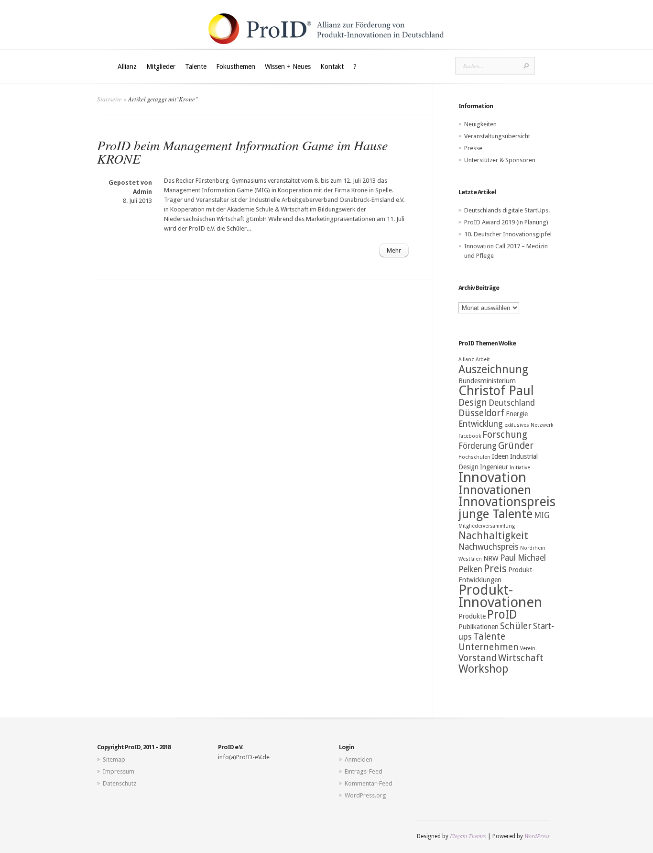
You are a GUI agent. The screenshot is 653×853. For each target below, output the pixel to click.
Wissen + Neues (288, 66)
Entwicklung (480, 424)
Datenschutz (119, 783)
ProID (502, 614)
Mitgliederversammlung (486, 526)
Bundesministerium (487, 381)
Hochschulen (474, 457)
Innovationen (494, 490)
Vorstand (477, 658)
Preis (495, 569)
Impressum (118, 771)
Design (472, 402)
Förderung (477, 446)
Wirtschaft (521, 658)
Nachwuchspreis (488, 547)
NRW (491, 558)
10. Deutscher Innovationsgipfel (508, 234)
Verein (527, 648)
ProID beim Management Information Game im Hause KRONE (242, 151)
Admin (142, 191)
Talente (196, 66)
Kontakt (332, 66)
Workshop (483, 669)
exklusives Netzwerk (528, 425)
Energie (517, 414)
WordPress (537, 836)
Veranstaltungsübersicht (497, 136)
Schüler (516, 625)
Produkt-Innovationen (500, 596)
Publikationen (478, 627)
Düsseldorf (481, 413)
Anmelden (358, 759)
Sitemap (114, 759)
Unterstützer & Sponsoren (499, 160)
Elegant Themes (468, 836)
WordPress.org (365, 795)
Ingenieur (494, 467)
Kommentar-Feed (368, 783)
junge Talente (495, 514)
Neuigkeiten (480, 124)
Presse (473, 148)
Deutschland (512, 403)
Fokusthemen (235, 66)
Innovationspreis (506, 502)
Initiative (520, 468)
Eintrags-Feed (363, 771)
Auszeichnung (493, 369)
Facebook (469, 436)
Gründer (515, 445)
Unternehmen (488, 647)
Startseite (109, 99)
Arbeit (483, 359)
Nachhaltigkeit (493, 536)
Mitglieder (160, 66)
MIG (542, 515)
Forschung (504, 434)
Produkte (472, 616)
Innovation (492, 477)
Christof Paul (496, 391)
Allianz (127, 66)
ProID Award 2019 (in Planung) (506, 222)
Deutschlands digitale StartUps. (507, 210)
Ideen (500, 456)
